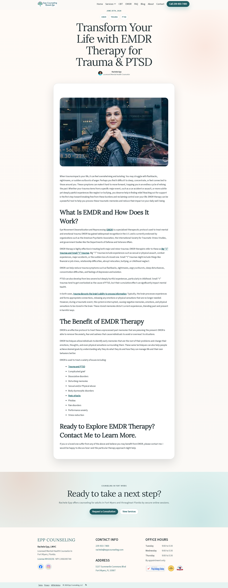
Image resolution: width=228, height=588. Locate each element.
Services (109, 4)
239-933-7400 (102, 546)
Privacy (46, 585)
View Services (129, 511)
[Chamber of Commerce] (180, 568)
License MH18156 (45, 559)
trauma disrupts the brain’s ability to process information (100, 293)
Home (100, 4)
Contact (160, 4)
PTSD (124, 17)
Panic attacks (74, 395)
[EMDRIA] (171, 568)
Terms (40, 585)
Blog (143, 4)
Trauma (114, 17)
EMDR (128, 4)
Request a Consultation (103, 511)
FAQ (136, 4)
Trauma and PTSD (76, 366)
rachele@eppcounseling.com (109, 549)
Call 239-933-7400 (178, 4)
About (151, 4)
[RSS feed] (86, 585)
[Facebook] (40, 567)
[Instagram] (48, 567)
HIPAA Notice (55, 585)
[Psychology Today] (156, 568)
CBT (121, 4)
